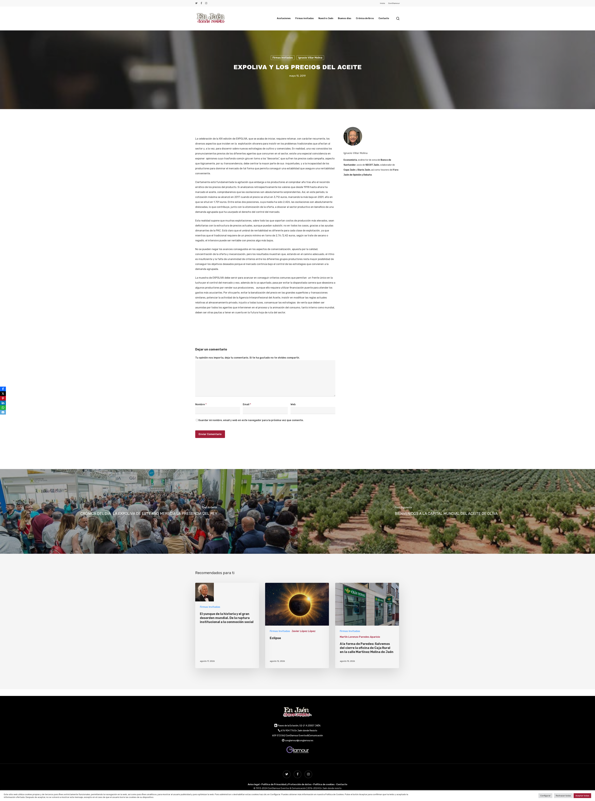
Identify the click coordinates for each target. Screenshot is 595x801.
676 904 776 (287, 730)
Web (293, 404)
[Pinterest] (3, 398)
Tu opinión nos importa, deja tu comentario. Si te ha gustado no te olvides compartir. (247, 357)
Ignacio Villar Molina (310, 57)
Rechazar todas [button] (563, 795)
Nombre (201, 404)
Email (247, 404)
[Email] (3, 412)
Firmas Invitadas (283, 57)
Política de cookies (324, 784)
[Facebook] (3, 389)
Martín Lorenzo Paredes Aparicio (360, 636)
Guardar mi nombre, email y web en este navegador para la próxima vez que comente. (251, 420)
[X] (3, 393)
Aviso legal (254, 784)
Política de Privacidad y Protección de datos (286, 784)
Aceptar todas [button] (582, 795)
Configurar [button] (545, 795)
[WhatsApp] (3, 407)
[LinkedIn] (3, 403)
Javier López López (303, 631)
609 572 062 (278, 735)
